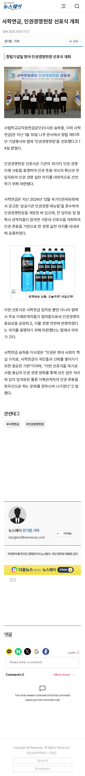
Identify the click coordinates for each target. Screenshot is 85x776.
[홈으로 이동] (12, 6)
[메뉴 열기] (61, 6)
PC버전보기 (42, 769)
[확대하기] (42, 70)
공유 (75, 41)
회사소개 (42, 760)
